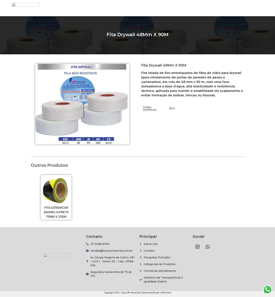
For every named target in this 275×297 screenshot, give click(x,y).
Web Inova (166, 292)
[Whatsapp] (207, 246)
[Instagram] (197, 246)
